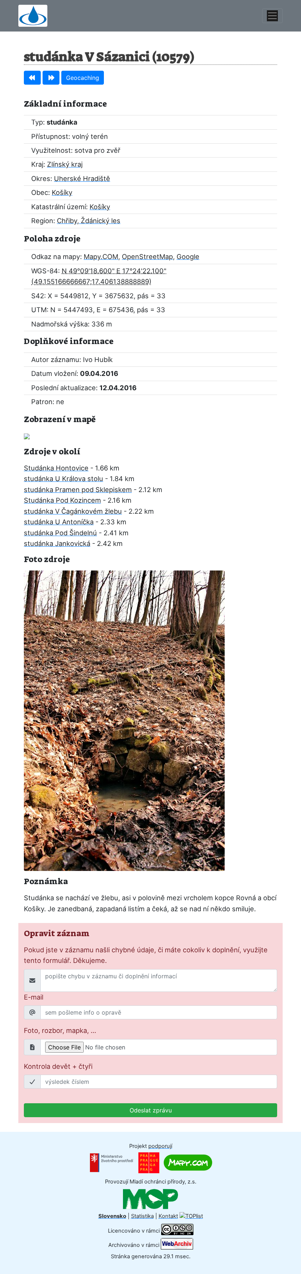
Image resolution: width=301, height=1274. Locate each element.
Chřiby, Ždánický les (88, 221)
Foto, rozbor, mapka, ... (60, 1030)
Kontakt (168, 1216)
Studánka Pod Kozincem (62, 500)
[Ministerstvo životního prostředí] (111, 1162)
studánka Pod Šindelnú (60, 533)
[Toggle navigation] (272, 15)
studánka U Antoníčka (59, 522)
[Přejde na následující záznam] (51, 78)
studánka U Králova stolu (63, 478)
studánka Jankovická (57, 543)
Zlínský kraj (65, 164)
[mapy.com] (188, 1162)
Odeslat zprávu (151, 1110)
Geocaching (82, 77)
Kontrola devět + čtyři (58, 1066)
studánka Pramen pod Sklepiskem (78, 489)
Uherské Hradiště (82, 178)
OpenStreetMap (147, 256)
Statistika (142, 1216)
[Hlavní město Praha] (149, 1162)
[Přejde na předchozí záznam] (32, 78)
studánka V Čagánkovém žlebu (73, 511)
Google (188, 256)
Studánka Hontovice (56, 468)
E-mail (33, 997)
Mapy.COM (101, 256)
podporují (160, 1146)
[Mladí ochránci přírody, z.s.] (150, 1199)
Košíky (62, 192)
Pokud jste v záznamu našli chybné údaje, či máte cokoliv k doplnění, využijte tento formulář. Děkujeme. (146, 955)
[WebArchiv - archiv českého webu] (177, 1244)
